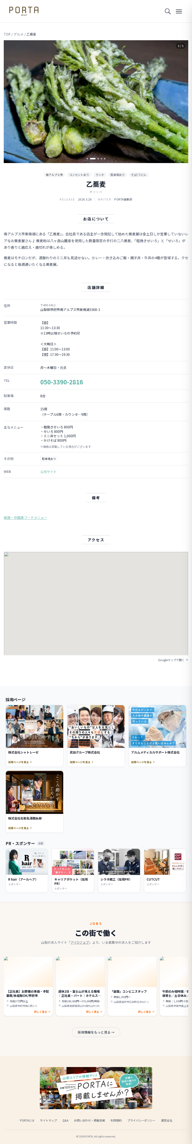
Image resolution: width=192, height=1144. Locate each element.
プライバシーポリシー (141, 1120)
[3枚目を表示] (96, 158)
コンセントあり (79, 175)
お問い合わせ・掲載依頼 (89, 1120)
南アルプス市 (54, 175)
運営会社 (166, 1120)
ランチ (100, 175)
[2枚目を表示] (90, 158)
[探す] (167, 11)
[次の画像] (180, 101)
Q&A (65, 1120)
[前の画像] (11, 101)
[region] (96, 101)
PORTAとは (27, 1120)
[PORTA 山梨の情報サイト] (23, 11)
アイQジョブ (79, 942)
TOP (7, 34)
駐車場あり (118, 175)
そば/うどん (138, 175)
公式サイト (48, 471)
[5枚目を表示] (104, 158)
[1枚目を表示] (87, 158)
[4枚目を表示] (101, 158)
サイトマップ (48, 1120)
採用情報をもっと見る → (96, 1032)
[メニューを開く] (179, 11)
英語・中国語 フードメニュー (25, 517)
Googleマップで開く (171, 660)
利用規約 (116, 1120)
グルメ (18, 34)
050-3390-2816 (61, 381)
